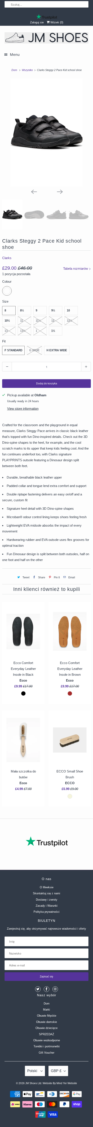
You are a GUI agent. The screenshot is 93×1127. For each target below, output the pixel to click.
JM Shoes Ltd (33, 1083)
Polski (32, 1071)
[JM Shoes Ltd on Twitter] (38, 989)
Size (5, 301)
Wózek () (56, 22)
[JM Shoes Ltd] (47, 38)
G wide (34, 350)
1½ (53, 330)
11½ (38, 320)
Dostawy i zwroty (46, 899)
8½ (22, 310)
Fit (4, 341)
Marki (46, 1009)
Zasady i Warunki (47, 905)
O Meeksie (46, 887)
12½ (69, 320)
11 (21, 320)
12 (52, 320)
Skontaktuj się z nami (46, 893)
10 (68, 310)
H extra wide (56, 350)
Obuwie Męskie (46, 1015)
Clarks (6, 258)
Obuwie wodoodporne (46, 1040)
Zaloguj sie (37, 22)
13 (6, 330)
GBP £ (56, 1071)
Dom (47, 1003)
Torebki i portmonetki (47, 1046)
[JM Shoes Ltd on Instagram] (55, 989)
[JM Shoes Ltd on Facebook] (46, 989)
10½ (7, 320)
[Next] (59, 191)
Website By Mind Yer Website (60, 1083)
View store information (22, 408)
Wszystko (28, 70)
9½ (53, 310)
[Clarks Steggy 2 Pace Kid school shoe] (46, 132)
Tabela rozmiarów (76, 268)
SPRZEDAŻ (46, 1034)
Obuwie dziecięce (46, 1028)
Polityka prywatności (46, 911)
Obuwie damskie (46, 1022)
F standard (13, 350)
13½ (23, 330)
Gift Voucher (46, 1052)
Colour (6, 281)
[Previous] (33, 191)
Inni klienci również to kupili (46, 589)
